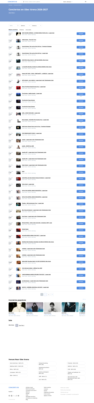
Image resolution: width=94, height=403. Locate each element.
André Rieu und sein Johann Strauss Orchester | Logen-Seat (36, 177)
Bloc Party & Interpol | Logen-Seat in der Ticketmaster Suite (36, 210)
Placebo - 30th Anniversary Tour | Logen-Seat (33, 203)
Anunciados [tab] (28, 29)
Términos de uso (64, 392)
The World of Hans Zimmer (28, 100)
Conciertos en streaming (31, 398)
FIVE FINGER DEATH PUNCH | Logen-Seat (32, 133)
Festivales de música (30, 396)
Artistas (27, 393)
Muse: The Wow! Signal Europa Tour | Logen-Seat (33, 86)
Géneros (28, 392)
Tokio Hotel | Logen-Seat (28, 184)
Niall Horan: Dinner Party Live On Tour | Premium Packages (36, 126)
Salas (27, 395)
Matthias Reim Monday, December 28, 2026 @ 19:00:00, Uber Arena (38, 241)
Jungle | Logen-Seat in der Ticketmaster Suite (33, 139)
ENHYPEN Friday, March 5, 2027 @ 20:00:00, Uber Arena (35, 60)
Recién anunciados (30, 389)
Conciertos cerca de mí (31, 390)
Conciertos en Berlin (18, 5)
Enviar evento (47, 394)
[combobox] (67, 1)
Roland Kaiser (25, 229)
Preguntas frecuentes (49, 392)
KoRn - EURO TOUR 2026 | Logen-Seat (31, 113)
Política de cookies (65, 387)
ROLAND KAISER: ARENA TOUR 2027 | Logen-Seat (33, 235)
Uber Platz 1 (12, 12)
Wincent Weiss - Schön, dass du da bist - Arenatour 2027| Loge (37, 222)
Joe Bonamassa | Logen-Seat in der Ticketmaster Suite (35, 280)
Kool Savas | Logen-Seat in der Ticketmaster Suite (34, 216)
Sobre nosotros (47, 387)
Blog (27, 399)
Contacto (46, 389)
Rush (23, 171)
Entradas (81, 33)
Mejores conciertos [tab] (13, 29)
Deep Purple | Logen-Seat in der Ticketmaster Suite (34, 165)
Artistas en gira (29, 387)
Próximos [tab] (22, 29)
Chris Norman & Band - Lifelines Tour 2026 (32, 268)
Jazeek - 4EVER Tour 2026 (28, 146)
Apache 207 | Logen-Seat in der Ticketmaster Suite (34, 152)
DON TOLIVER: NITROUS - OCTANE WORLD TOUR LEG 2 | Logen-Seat (38, 33)
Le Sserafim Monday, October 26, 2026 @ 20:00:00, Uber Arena (36, 66)
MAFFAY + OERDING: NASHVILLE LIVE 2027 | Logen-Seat (35, 287)
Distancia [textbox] (34, 25)
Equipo (45, 390)
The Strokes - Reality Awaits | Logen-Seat (32, 93)
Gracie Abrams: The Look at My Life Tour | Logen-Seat (35, 53)
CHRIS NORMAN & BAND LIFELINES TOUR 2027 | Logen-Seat (36, 274)
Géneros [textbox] (23, 25)
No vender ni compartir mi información (70, 394)
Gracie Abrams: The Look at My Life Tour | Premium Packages (37, 46)
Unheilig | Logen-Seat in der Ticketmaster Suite (33, 248)
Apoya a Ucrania (47, 395)
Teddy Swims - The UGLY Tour (29, 39)
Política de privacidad (65, 390)
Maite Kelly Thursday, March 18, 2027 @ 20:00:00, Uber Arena (36, 261)
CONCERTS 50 (12, 2)
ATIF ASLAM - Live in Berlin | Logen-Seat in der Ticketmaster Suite (37, 80)
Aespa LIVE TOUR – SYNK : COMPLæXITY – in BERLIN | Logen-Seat (37, 73)
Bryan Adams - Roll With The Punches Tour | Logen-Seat (35, 119)
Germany (10, 5)
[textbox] (11, 391)
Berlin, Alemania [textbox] (67, 1)
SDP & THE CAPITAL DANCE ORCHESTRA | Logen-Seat (34, 190)
